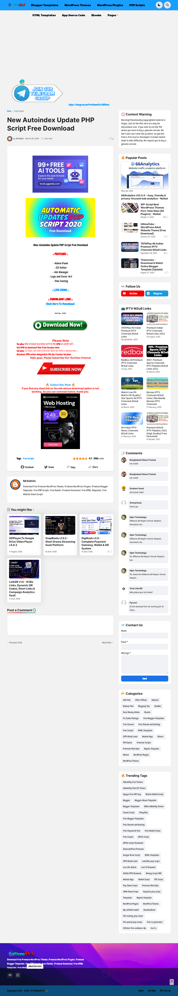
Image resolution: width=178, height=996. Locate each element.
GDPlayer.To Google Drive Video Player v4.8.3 (21, 542)
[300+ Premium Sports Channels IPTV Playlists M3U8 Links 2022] (157, 351)
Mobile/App (147, 736)
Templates (127, 897)
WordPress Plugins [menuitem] (110, 5)
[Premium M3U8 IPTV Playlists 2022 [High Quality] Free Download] (157, 418)
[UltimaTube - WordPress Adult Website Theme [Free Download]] (130, 227)
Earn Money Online (131, 712)
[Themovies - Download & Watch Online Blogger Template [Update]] (130, 263)
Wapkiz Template (151, 748)
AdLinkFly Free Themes (133, 782)
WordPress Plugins (141, 754)
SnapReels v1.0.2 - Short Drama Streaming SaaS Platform (60, 542)
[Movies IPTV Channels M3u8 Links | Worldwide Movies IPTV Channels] (157, 383)
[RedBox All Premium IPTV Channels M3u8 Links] (132, 351)
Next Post (106, 642)
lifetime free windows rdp (134, 928)
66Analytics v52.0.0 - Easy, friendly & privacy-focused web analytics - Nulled (144, 197)
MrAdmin (29, 481)
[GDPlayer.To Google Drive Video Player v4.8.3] (24, 525)
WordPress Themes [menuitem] (77, 5)
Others (160, 736)
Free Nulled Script (152, 830)
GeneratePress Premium (133, 849)
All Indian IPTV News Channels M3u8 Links (129, 430)
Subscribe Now (60, 384)
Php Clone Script (130, 885)
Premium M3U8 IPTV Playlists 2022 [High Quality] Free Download (157, 432)
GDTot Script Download (133, 842)
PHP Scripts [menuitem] (137, 5)
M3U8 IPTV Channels (132, 873)
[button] (159, 5)
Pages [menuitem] (112, 15)
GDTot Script (143, 836)
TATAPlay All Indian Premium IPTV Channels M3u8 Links (154, 246)
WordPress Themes (131, 760)
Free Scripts (19, 111)
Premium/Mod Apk (131, 748)
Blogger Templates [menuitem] (44, 5)
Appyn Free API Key (132, 794)
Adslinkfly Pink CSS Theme (134, 788)
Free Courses (128, 724)
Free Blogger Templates (153, 718)
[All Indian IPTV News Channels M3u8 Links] (132, 418)
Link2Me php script (151, 861)
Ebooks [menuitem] (96, 15)
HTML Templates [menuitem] (44, 15)
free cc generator (155, 922)
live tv (153, 928)
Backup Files (128, 706)
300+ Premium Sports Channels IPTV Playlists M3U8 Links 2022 (157, 364)
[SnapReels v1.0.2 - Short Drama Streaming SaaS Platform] (60, 525)
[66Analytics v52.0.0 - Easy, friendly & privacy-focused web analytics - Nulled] (144, 175)
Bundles (158, 706)
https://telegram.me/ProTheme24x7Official (89, 104)
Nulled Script (144, 879)
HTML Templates (145, 730)
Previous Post (15, 642)
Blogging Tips (144, 706)
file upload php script (132, 922)
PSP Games (127, 742)
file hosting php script (133, 915)
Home (9, 111)
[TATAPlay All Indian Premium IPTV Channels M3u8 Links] (130, 247)
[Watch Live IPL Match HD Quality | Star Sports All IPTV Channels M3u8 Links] (132, 383)
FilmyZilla (143, 812)
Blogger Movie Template (145, 800)
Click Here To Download (60, 304)
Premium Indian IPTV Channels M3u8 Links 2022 (156, 330)
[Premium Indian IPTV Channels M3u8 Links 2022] (157, 319)
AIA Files (127, 700)
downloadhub (149, 909)
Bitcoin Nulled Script (154, 794)
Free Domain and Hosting (149, 724)
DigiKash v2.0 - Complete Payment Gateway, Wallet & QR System (95, 543)
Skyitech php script (151, 891)
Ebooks (147, 712)
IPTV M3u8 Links (130, 736)
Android (155, 700)
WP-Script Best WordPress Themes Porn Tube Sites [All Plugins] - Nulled (152, 209)
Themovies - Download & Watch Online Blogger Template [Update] (152, 264)
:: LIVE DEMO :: (60, 290)
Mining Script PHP (153, 873)
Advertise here (35, 966)
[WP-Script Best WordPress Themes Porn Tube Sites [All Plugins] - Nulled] (130, 208)
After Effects (141, 700)
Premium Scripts (144, 742)
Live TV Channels (148, 867)
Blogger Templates (131, 806)
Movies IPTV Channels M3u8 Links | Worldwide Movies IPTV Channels (156, 398)
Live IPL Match (129, 867)
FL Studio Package (131, 718)
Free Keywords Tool (131, 830)
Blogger (126, 800)
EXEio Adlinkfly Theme (154, 806)
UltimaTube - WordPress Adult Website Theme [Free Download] (153, 229)
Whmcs (126, 754)
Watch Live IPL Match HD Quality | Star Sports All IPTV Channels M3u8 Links (131, 398)
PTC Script (158, 879)
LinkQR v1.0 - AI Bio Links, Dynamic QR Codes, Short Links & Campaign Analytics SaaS (22, 588)
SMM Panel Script (130, 891)
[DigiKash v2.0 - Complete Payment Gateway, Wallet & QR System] (97, 525)
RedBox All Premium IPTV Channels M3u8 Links (132, 362)
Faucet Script (129, 812)
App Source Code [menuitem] (73, 15)
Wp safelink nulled (131, 909)
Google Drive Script (131, 855)
